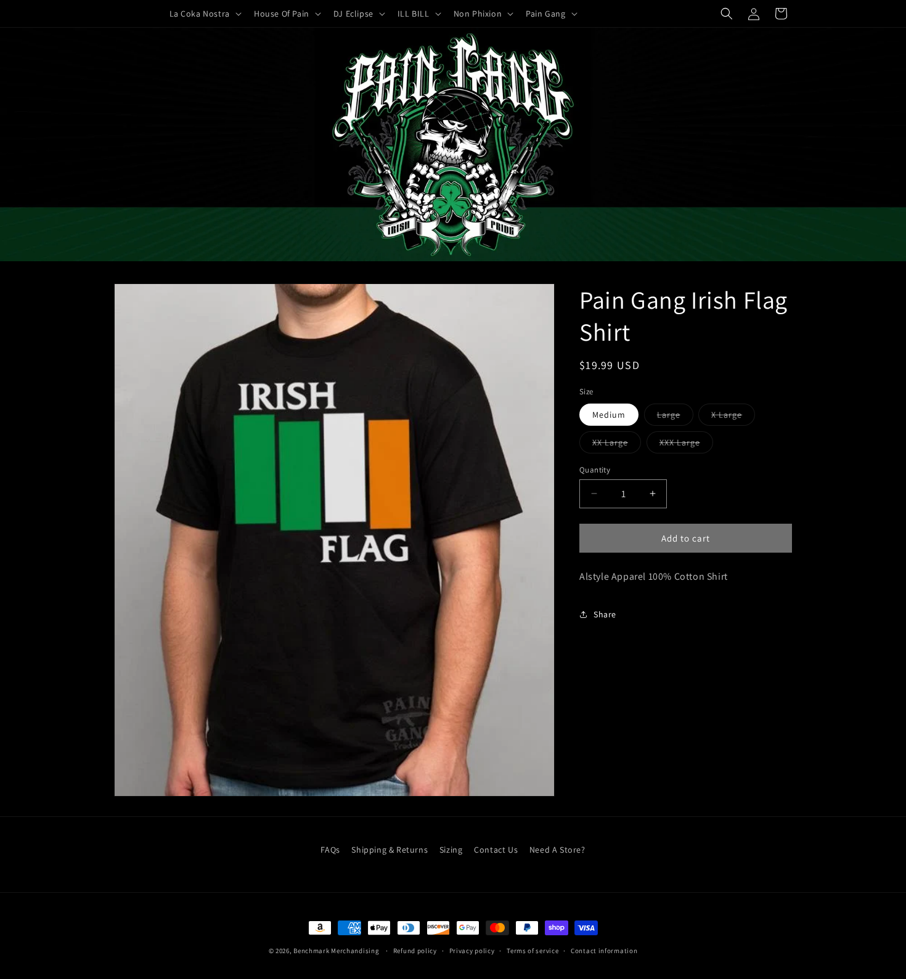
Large (675, 416)
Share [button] (605, 614)
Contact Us (496, 849)
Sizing (451, 849)
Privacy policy (472, 950)
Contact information (604, 950)
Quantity (594, 469)
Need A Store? (557, 849)
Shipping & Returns (389, 849)
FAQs (330, 849)
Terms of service (532, 950)
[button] (204, 13)
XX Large (616, 444)
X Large (733, 416)
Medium (609, 414)
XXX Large (686, 444)
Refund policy (415, 950)
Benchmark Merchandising (336, 950)
